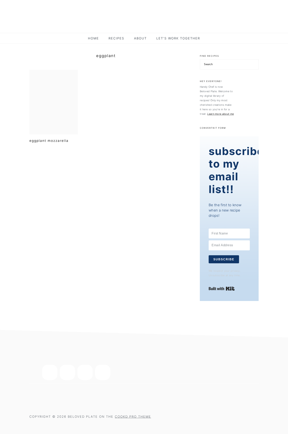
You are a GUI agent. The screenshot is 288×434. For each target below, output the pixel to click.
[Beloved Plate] (144, 26)
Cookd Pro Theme (133, 416)
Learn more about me (220, 113)
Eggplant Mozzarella (49, 141)
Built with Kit (222, 288)
